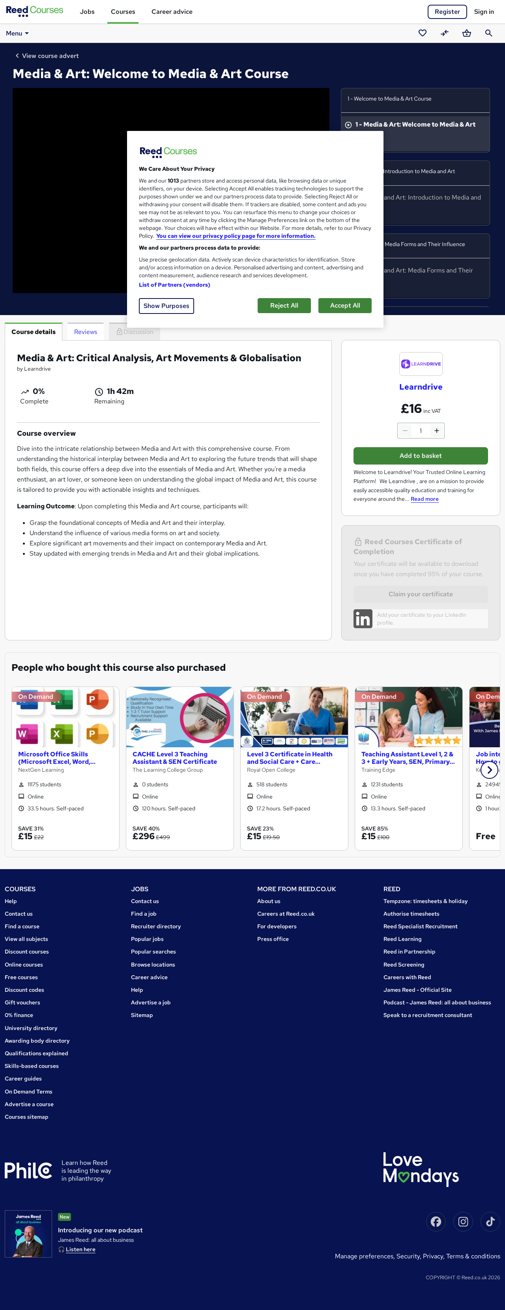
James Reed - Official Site (417, 989)
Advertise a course (29, 1104)
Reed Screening (404, 964)
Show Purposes (166, 306)
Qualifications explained (36, 1053)
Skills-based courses (32, 1065)
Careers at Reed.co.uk (286, 913)
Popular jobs (147, 938)
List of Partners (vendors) (175, 284)
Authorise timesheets (411, 913)
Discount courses (27, 951)
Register (447, 11)
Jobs (87, 11)
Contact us (19, 913)
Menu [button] (14, 33)
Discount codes (24, 989)
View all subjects (26, 938)
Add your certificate (401, 614)
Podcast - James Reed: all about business (437, 1002)
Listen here (80, 1249)
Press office (273, 938)
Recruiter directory (156, 926)
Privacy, (434, 1256)
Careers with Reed (407, 977)
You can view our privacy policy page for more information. (236, 235)
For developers (277, 926)
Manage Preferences (364, 1256)
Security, (410, 1256)
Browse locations (153, 964)
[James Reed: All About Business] (28, 1234)
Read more (425, 498)
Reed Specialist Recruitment (420, 926)
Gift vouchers (22, 1002)
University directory (31, 1028)
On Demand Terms (28, 1091)
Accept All (345, 305)
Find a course (22, 926)
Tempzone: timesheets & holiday (425, 901)
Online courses (24, 964)
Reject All (284, 305)
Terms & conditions (473, 1256)
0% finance (19, 1015)
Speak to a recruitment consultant (427, 1015)
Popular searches (153, 951)
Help (11, 901)
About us (269, 901)
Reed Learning (402, 938)
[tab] (33, 332)
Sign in (484, 11)
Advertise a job (151, 1002)
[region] (255, 229)
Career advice (172, 11)
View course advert (50, 56)
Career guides (23, 1078)
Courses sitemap (27, 1116)
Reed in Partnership (409, 951)
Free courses (21, 977)
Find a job (144, 913)
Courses (123, 11)
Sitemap (142, 1015)
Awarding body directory (37, 1040)
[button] (489, 770)
